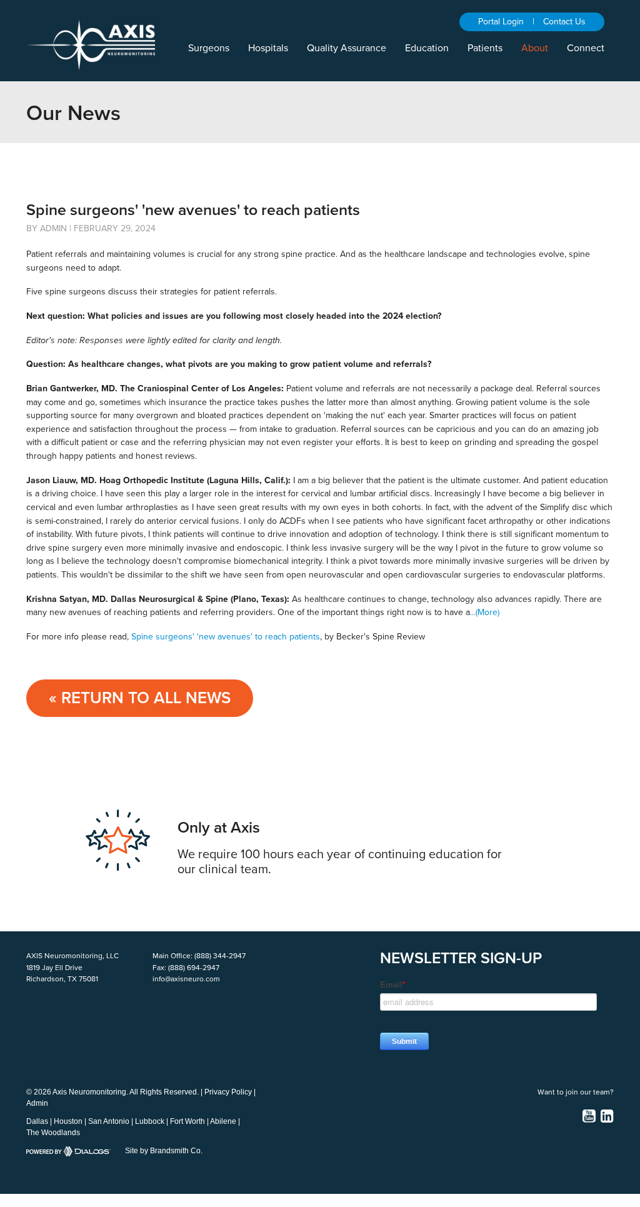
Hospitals (268, 48)
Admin (37, 1103)
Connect (585, 48)
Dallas (37, 1121)
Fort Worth (187, 1121)
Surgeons (208, 48)
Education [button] (427, 48)
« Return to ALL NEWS (140, 698)
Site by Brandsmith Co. (163, 1150)
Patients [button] (485, 48)
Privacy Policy (228, 1092)
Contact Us (564, 21)
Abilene (223, 1121)
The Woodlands (53, 1132)
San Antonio (108, 1121)
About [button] (534, 48)
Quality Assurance (346, 48)
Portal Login (501, 21)
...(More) (484, 612)
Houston (68, 1121)
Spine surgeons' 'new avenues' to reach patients (225, 636)
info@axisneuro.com (186, 978)
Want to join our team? (576, 1092)
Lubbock (149, 1121)
